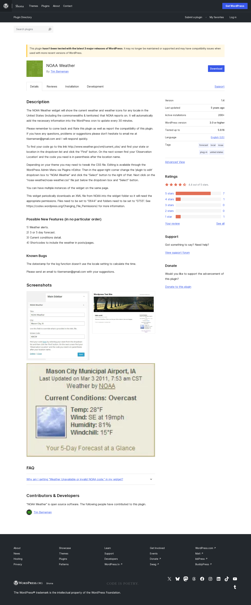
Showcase (65, 548)
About (17, 548)
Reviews (52, 86)
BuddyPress (203, 564)
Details (34, 86)
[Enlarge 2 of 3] (150, 295)
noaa (220, 145)
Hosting (18, 558)
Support (220, 86)
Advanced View (175, 162)
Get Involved (157, 548)
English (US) (218, 137)
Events (154, 553)
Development (95, 86)
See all (220, 223)
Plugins (63, 558)
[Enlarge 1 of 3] (85, 295)
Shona (49, 583)
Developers (111, 558)
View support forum (177, 252)
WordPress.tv (113, 564)
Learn (107, 548)
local (213, 145)
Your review (172, 223)
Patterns (64, 564)
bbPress (201, 558)
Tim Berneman (60, 71)
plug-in (203, 152)
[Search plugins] (49, 29)
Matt (199, 553)
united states (216, 152)
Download (216, 68)
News (17, 553)
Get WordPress (235, 5)
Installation (72, 86)
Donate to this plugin (178, 286)
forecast (203, 145)
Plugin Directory (23, 17)
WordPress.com (205, 548)
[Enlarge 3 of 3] (150, 367)
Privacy (18, 564)
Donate (155, 558)
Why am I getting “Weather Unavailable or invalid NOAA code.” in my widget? (74, 479)
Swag (154, 564)
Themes (63, 553)
